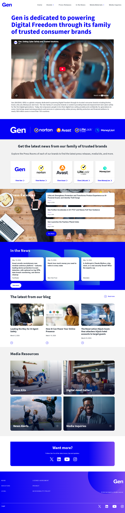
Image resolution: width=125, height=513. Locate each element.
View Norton (40, 180)
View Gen (18, 180)
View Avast (61, 180)
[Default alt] (119, 481)
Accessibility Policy (42, 491)
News (3, 480)
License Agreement (41, 480)
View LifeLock (82, 180)
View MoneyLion (104, 180)
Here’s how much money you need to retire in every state (62, 264)
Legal (3, 491)
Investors (5, 486)
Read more (111, 296)
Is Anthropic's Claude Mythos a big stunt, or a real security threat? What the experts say (97, 265)
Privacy (36, 486)
